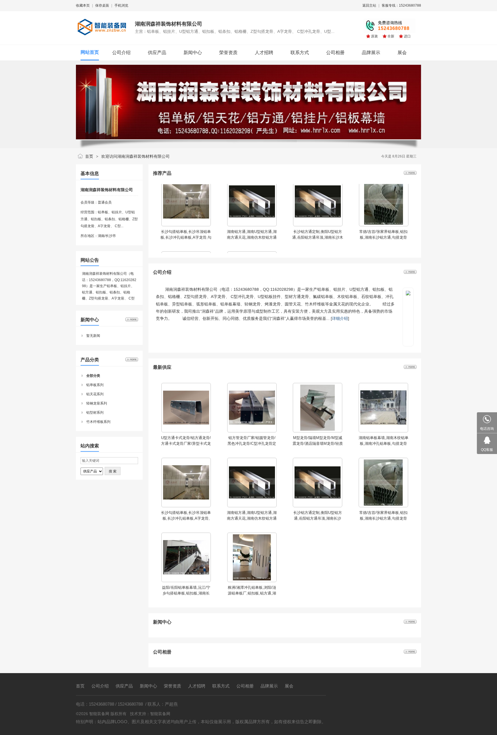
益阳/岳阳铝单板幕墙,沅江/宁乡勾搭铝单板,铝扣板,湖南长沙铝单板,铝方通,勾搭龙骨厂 (186, 593)
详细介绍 (340, 318)
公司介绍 (100, 685)
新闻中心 (148, 685)
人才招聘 (196, 685)
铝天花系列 (95, 394)
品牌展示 (269, 685)
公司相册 (245, 685)
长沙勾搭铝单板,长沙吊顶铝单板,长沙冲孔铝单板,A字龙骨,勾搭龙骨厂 (186, 518)
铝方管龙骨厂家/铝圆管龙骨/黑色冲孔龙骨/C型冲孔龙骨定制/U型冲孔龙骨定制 (252, 443)
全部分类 (93, 376)
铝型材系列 (95, 413)
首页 (89, 156)
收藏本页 (83, 5)
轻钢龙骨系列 (96, 403)
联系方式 (221, 685)
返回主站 (369, 5)
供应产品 (124, 685)
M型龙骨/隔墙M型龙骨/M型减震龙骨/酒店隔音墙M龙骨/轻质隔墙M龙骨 (318, 443)
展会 (289, 685)
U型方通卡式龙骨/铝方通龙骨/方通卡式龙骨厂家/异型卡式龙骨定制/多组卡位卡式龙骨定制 (186, 443)
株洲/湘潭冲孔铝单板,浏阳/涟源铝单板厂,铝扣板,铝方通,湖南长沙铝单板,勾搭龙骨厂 (252, 593)
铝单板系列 (95, 385)
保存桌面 (102, 5)
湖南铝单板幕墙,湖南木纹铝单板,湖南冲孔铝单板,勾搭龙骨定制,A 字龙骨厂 (383, 443)
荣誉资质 (172, 685)
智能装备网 (160, 713)
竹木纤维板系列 (98, 422)
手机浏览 (121, 5)
